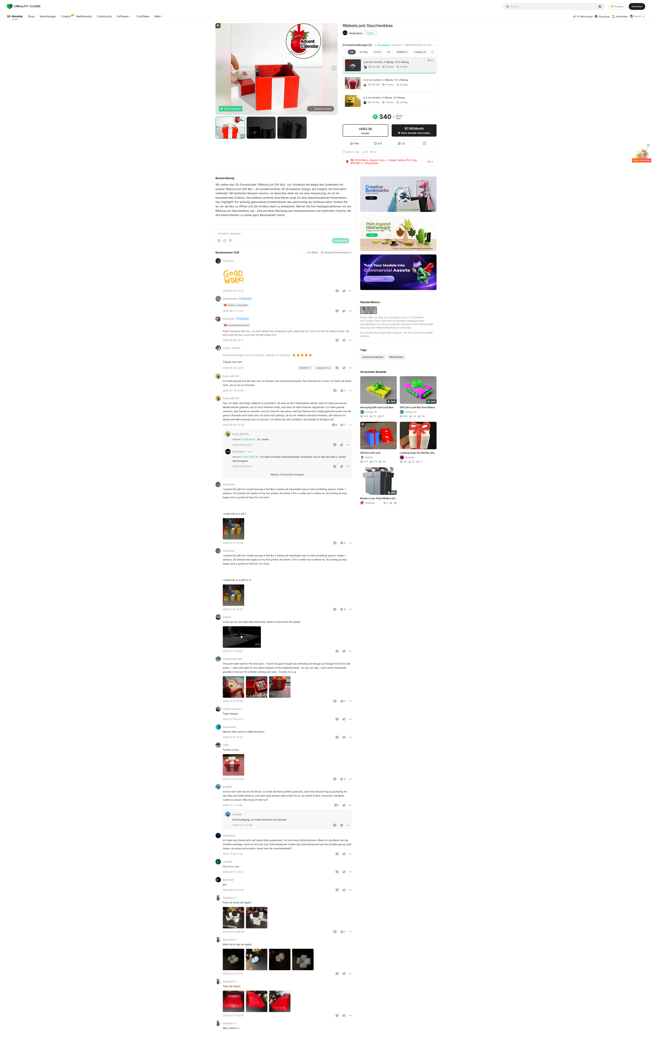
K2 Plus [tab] (364, 52)
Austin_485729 (250, 456)
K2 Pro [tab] (377, 52)
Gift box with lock (370, 452)
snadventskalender (372, 356)
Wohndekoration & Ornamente (419, 45)
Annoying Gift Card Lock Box (377, 407)
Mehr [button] (157, 16)
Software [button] (123, 16)
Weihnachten (396, 356)
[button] (637, 16)
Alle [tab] (352, 52)
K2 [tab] (388, 52)
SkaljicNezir (356, 33)
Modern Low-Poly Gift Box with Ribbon (378, 498)
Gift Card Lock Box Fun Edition (417, 407)
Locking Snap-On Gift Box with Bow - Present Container (418, 453)
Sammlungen (48, 16)
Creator (66, 16)
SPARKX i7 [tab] (402, 52)
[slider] (302, 355)
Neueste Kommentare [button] (336, 252)
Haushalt (396, 45)
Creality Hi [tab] (419, 52)
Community (104, 16)
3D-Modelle (15, 16)
